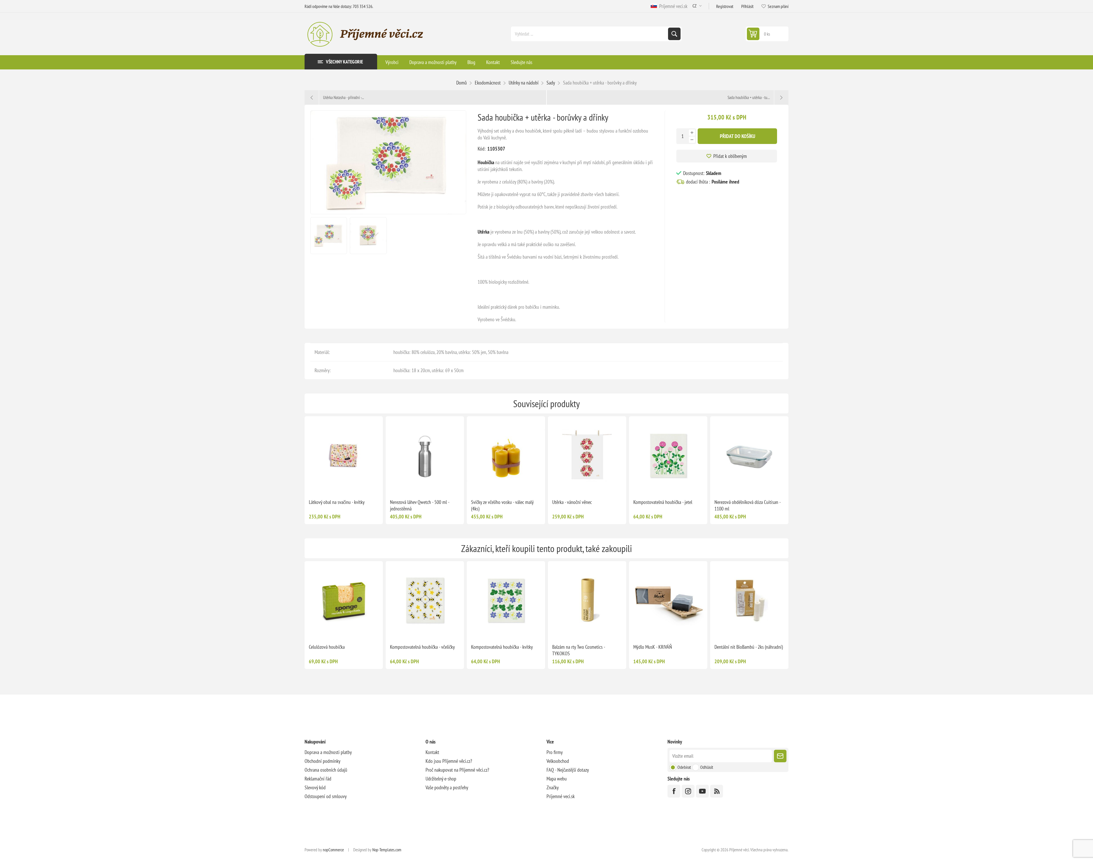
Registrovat (724, 6)
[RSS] (716, 791)
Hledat (674, 34)
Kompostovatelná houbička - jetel (662, 502)
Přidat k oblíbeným (730, 156)
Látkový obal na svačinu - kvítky (337, 502)
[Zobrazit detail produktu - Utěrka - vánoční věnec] (587, 455)
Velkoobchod (557, 761)
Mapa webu (556, 778)
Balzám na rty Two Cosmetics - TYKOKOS (578, 650)
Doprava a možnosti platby (328, 752)
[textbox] (590, 34)
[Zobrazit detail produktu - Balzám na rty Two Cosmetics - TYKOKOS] (587, 600)
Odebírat (684, 767)
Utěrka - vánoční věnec (572, 502)
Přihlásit (747, 6)
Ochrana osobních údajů (326, 770)
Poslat (780, 756)
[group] (344, 455)
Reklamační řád (318, 778)
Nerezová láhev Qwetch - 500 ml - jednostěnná (419, 505)
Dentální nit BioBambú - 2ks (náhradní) (748, 647)
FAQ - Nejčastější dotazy (567, 770)
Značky (552, 787)
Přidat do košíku (737, 136)
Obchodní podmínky (322, 761)
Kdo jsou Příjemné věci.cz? (449, 761)
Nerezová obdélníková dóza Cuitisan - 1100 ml (747, 505)
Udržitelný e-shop (441, 778)
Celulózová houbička (327, 647)
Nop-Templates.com (386, 849)
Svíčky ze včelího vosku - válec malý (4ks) (502, 505)
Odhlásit (706, 767)
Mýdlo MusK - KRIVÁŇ (652, 647)
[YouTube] (702, 791)
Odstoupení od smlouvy (326, 796)
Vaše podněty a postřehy (447, 787)
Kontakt (432, 752)
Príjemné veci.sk (672, 6)
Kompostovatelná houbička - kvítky (502, 647)
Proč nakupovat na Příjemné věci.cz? (457, 770)
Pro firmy (554, 752)
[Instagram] (688, 791)
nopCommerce (333, 849)
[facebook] (673, 791)
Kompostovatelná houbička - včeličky (422, 647)
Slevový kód (315, 787)
